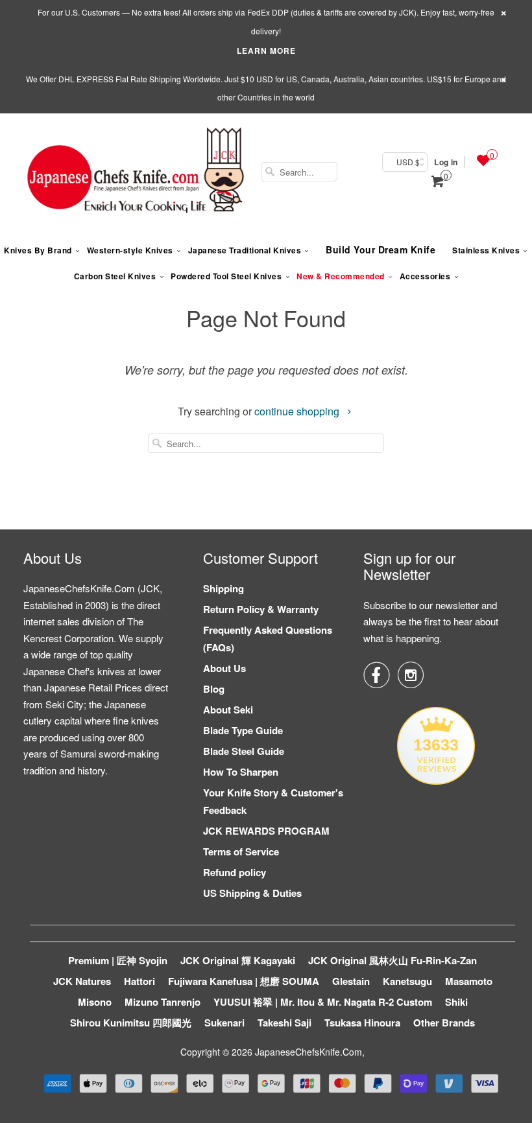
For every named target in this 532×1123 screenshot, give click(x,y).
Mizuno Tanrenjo (162, 1002)
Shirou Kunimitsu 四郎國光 (130, 1022)
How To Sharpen (240, 772)
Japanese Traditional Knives (245, 250)
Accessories (425, 276)
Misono (95, 1002)
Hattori (139, 981)
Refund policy (234, 872)
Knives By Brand (38, 250)
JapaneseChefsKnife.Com (308, 1051)
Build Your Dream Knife (380, 249)
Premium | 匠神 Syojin (117, 960)
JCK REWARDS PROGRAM (266, 831)
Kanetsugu (407, 981)
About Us (224, 668)
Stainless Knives (486, 250)
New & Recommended (340, 276)
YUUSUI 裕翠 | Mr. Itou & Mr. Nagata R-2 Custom (322, 1002)
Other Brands (444, 1022)
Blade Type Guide (243, 730)
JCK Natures (82, 981)
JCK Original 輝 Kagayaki (237, 960)
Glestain (351, 981)
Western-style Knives (130, 250)
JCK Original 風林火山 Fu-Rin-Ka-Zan (392, 960)
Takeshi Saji (284, 1022)
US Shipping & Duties (252, 893)
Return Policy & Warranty (261, 609)
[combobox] (299, 171)
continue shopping (298, 411)
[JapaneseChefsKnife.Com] (135, 171)
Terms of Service (241, 851)
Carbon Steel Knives (115, 276)
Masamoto (468, 981)
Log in (445, 162)
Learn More (266, 50)
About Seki (228, 709)
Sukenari (224, 1022)
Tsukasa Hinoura (362, 1022)
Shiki (456, 1002)
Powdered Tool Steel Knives (226, 276)
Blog (213, 689)
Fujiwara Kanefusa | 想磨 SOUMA (243, 981)
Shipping (223, 588)
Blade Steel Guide (243, 751)
